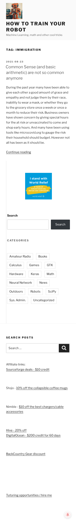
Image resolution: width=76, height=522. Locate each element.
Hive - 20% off (16, 430)
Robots (35, 291)
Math (50, 274)
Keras (35, 274)
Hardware (16, 274)
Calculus (15, 265)
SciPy (52, 291)
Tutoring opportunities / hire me (29, 495)
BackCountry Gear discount (25, 454)
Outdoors (16, 291)
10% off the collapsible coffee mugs (42, 388)
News (43, 282)
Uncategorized (43, 300)
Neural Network (20, 282)
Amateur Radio (20, 256)
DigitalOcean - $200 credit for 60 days (33, 435)
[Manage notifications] (67, 515)
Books (42, 256)
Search (12, 215)
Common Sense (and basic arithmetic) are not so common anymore (35, 72)
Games (34, 265)
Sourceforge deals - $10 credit (27, 369)
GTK (50, 265)
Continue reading (18, 152)
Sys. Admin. (17, 300)
